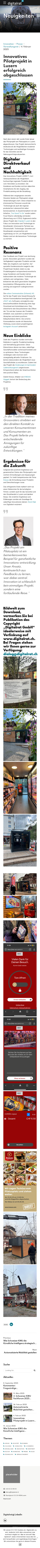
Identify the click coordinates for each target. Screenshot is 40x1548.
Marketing (16, 1451)
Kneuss (6, 480)
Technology (9, 1454)
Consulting (18, 1446)
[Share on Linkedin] (11, 1324)
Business (25, 1443)
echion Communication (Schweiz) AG (20, 293)
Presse (19, 44)
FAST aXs (8, 301)
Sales (32, 1451)
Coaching (8, 1446)
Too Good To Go (17, 213)
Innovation (8, 44)
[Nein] (37, 1537)
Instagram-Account (10, 326)
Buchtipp (16, 1443)
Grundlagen (9, 1449)
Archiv (7, 1443)
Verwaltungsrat (22, 1454)
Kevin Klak (32, 502)
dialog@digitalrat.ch (20, 654)
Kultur (7, 1451)
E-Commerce (29, 1446)
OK (20, 1544)
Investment (31, 1449)
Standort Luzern (24, 221)
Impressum (7, 1499)
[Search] (34, 1370)
